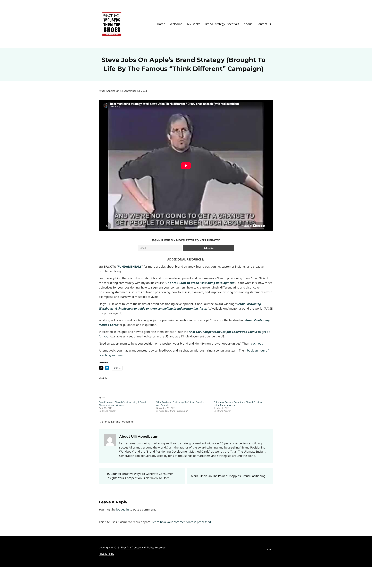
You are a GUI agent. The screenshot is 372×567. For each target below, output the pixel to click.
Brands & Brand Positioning (118, 421)
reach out (256, 343)
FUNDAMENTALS (129, 266)
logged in (122, 509)
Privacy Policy (106, 553)
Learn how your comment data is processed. (182, 522)
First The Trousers (131, 547)
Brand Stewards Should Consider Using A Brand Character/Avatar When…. (122, 403)
